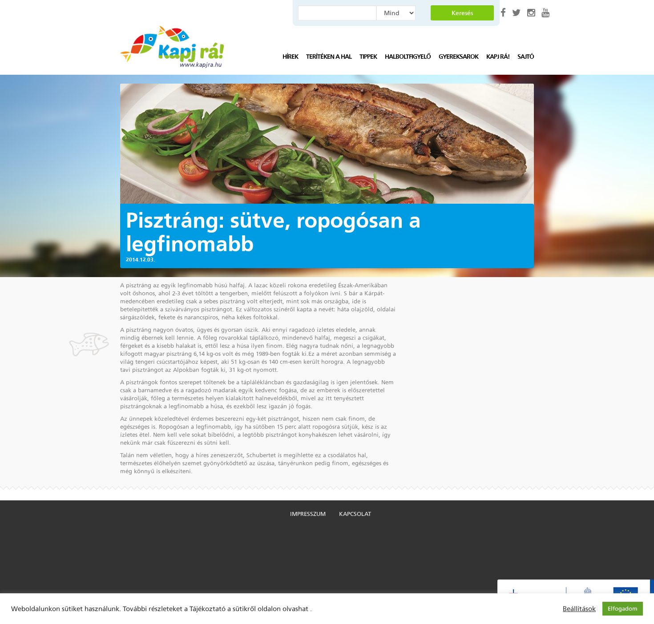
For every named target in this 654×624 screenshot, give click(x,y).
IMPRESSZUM (308, 514)
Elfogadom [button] (623, 608)
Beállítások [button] (579, 609)
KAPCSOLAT (355, 514)
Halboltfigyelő (408, 56)
